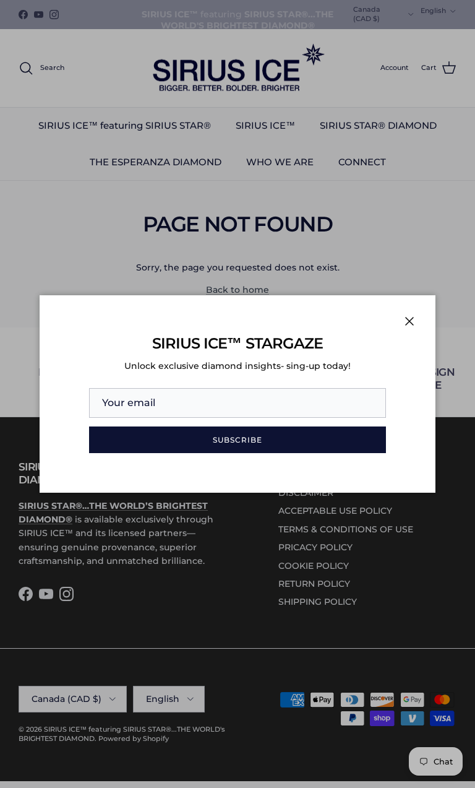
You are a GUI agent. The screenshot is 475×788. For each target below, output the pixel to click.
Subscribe (237, 439)
